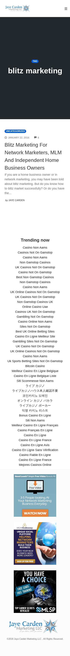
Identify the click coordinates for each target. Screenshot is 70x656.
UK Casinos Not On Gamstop (35, 267)
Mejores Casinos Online (35, 465)
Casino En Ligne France (35, 440)
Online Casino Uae (35, 307)
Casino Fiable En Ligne (35, 455)
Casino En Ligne (35, 435)
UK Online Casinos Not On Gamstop (35, 292)
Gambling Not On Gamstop (35, 316)
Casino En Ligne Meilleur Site (35, 336)
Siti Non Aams (35, 420)
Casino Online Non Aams (35, 321)
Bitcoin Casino (35, 366)
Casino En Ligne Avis (35, 445)
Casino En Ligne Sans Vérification (35, 450)
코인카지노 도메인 (35, 395)
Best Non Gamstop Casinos (35, 277)
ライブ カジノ (35, 386)
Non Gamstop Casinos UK (35, 302)
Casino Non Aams (35, 247)
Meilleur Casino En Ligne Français (35, 425)
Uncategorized (15, 131)
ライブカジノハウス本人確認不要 (35, 390)
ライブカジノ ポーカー (35, 405)
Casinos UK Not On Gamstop (35, 311)
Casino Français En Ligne (35, 430)
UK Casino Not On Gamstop (35, 346)
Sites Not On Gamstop (35, 326)
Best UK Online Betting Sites (35, 331)
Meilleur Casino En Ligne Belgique (35, 371)
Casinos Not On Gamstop (35, 252)
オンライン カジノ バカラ (35, 400)
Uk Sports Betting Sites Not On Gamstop (35, 361)
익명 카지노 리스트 (35, 410)
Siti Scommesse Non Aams (35, 381)
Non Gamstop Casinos (35, 262)
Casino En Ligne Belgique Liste (35, 376)
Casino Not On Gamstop (35, 272)
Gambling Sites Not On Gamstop (35, 341)
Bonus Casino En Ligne (35, 415)
